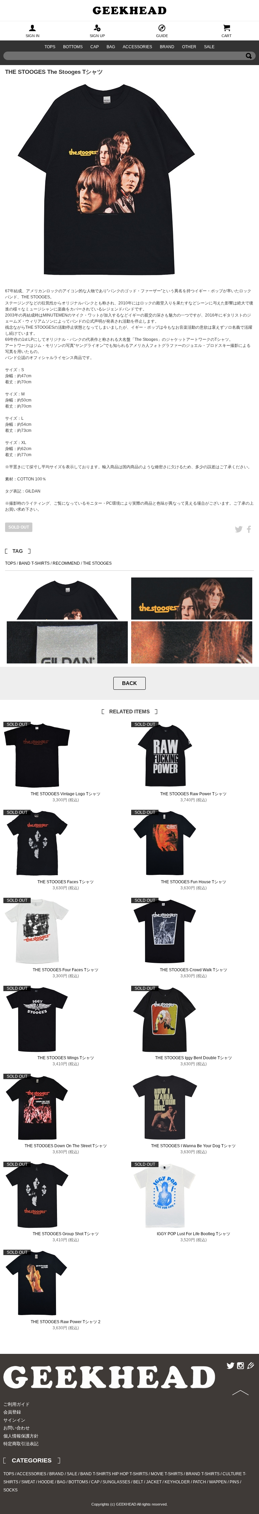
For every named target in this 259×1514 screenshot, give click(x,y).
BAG (111, 46)
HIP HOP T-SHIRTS (130, 1474)
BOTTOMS (73, 46)
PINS (234, 1482)
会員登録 (12, 1412)
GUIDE (162, 36)
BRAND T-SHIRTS (203, 1474)
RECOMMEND (66, 563)
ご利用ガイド (16, 1404)
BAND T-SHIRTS (34, 563)
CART (227, 36)
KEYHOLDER (177, 1482)
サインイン (14, 1420)
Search (249, 65)
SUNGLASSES (116, 1482)
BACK (129, 683)
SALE (209, 46)
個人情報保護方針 (20, 1435)
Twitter (239, 539)
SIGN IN (32, 36)
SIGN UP (97, 36)
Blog (250, 1375)
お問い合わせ (16, 1427)
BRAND (167, 46)
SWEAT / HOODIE (37, 1482)
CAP (94, 46)
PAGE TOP (239, 1409)
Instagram (240, 1375)
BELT (138, 1482)
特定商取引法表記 (20, 1443)
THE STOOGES (97, 563)
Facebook (249, 539)
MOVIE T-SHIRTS (167, 1474)
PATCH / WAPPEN (210, 1482)
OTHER (189, 46)
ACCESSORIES (137, 46)
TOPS (50, 46)
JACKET (154, 1482)
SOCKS (10, 1490)
